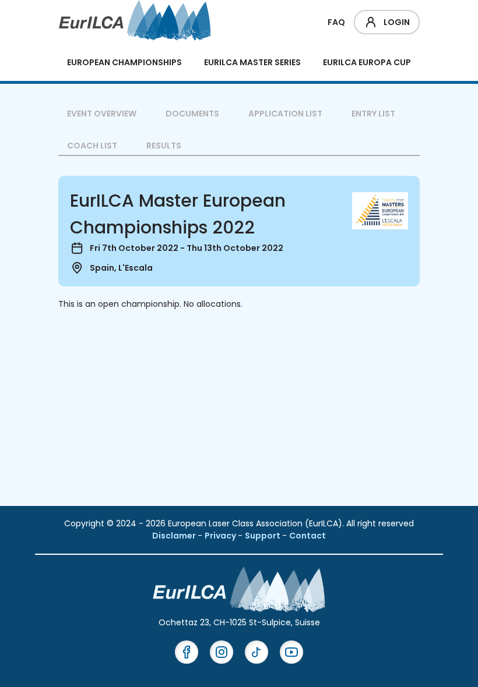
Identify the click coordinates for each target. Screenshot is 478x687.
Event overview (101, 113)
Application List (285, 113)
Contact (307, 535)
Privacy (221, 535)
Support (263, 535)
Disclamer (175, 535)
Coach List (92, 145)
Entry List (373, 113)
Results (163, 145)
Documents (192, 113)
